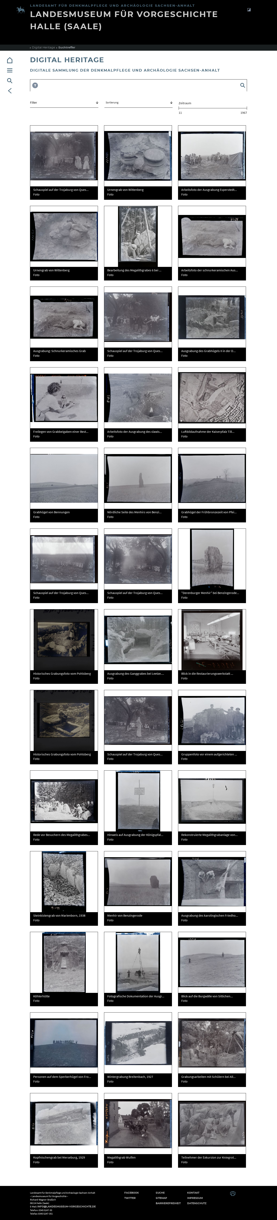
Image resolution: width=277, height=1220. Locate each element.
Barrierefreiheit (168, 1203)
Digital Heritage (43, 47)
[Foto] (64, 156)
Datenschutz (196, 1203)
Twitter (130, 1198)
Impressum (195, 1198)
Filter (33, 102)
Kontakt (193, 1193)
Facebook (131, 1193)
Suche (160, 1193)
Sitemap (161, 1198)
